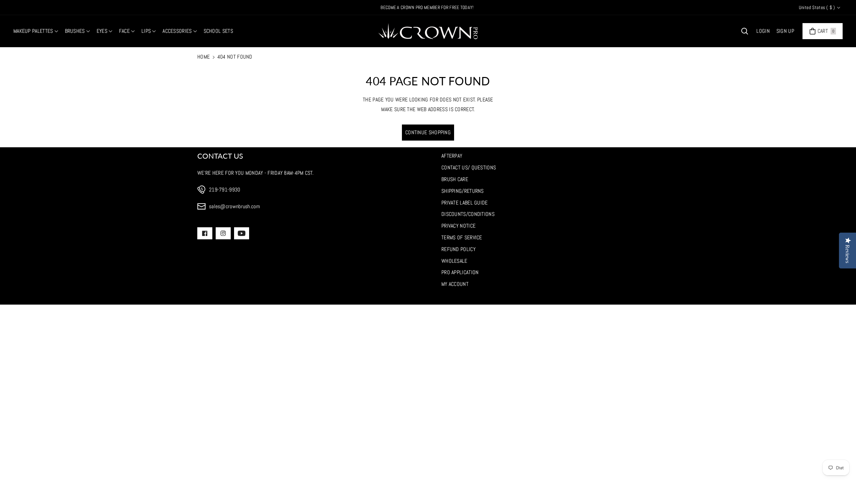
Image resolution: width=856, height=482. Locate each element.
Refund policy (458, 249)
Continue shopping (428, 132)
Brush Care (454, 179)
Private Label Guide (464, 202)
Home (203, 56)
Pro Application (460, 272)
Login (763, 30)
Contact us (220, 155)
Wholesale (454, 260)
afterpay (451, 155)
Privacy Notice (458, 225)
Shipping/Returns (462, 190)
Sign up (785, 30)
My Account (454, 284)
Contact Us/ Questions (468, 167)
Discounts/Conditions (468, 214)
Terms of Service (461, 237)
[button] (35, 31)
